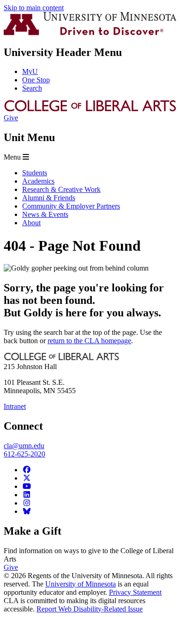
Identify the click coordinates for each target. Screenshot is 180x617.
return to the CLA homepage (89, 341)
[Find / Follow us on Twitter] (26, 478)
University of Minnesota (80, 584)
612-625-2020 (24, 454)
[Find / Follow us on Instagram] (26, 503)
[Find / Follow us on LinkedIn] (26, 495)
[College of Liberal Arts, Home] (90, 109)
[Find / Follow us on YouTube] (26, 486)
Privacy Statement (135, 592)
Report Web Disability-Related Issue (89, 609)
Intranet (15, 406)
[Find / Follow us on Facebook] (26, 470)
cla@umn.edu (24, 446)
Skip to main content (34, 8)
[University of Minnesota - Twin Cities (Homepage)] (90, 33)
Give (11, 118)
